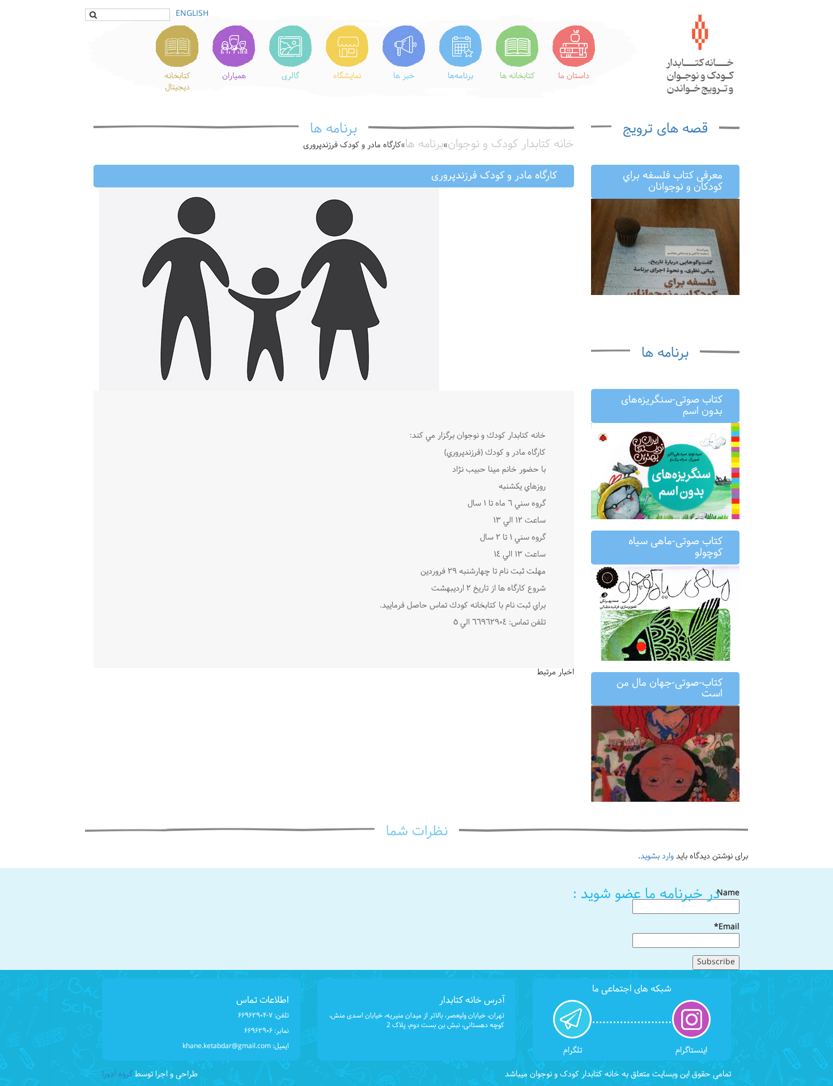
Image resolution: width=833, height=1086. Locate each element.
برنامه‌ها (460, 76)
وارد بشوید (657, 856)
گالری (290, 76)
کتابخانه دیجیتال (177, 82)
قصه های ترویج (665, 129)
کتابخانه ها (517, 76)
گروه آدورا (117, 1074)
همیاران (234, 76)
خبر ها (404, 76)
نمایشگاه (347, 76)
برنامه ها (664, 353)
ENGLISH (192, 13)
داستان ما (573, 76)
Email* (727, 928)
